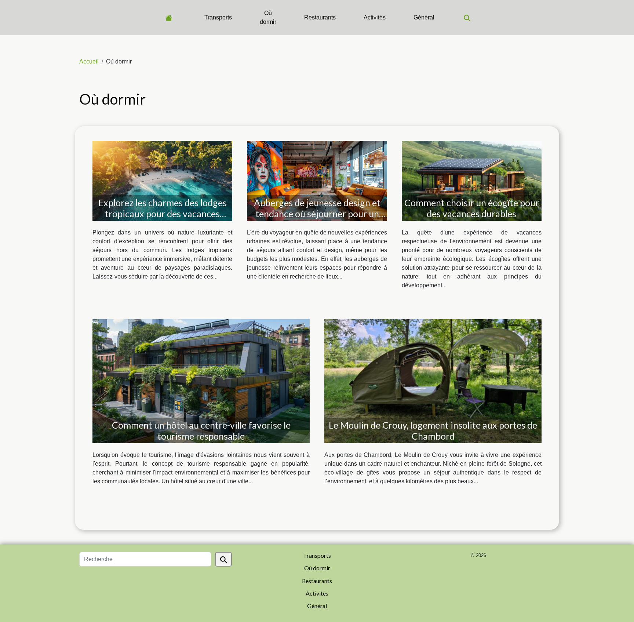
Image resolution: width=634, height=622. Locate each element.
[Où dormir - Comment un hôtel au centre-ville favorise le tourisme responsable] (201, 381)
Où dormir (268, 17)
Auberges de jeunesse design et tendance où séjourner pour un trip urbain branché (317, 213)
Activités (375, 17)
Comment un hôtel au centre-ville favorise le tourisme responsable (201, 430)
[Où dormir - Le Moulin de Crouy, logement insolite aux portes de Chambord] (433, 381)
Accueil (89, 61)
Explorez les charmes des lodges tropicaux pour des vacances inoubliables (162, 213)
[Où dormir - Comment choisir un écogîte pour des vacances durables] (472, 180)
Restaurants (320, 17)
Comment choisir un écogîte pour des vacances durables (471, 208)
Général (423, 17)
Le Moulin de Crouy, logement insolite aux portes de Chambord (433, 430)
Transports (218, 17)
